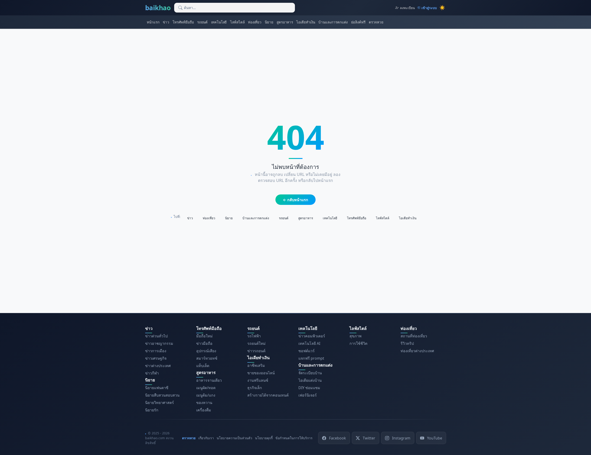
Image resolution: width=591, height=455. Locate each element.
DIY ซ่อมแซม (309, 387)
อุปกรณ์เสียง (206, 350)
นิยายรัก (151, 410)
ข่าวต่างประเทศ (158, 365)
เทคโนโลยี (219, 22)
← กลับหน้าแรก (295, 199)
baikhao (158, 7)
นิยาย (269, 22)
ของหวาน (204, 402)
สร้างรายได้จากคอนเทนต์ (268, 395)
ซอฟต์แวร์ (306, 350)
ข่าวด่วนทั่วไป (156, 336)
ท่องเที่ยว (254, 22)
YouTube (434, 437)
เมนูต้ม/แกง (205, 395)
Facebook (337, 437)
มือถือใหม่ (204, 336)
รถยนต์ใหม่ (256, 343)
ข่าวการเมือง (155, 350)
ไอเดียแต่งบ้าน (310, 380)
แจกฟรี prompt (311, 358)
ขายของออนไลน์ (261, 372)
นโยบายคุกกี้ (264, 438)
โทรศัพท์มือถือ (183, 22)
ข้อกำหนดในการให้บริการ (294, 438)
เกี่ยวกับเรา (206, 438)
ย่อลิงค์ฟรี (358, 22)
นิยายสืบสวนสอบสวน (162, 395)
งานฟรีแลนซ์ (257, 380)
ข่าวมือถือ (204, 343)
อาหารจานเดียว (209, 380)
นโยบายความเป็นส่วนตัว (234, 438)
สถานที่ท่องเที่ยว (414, 336)
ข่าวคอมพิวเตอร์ (311, 336)
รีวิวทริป (407, 343)
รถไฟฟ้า (254, 336)
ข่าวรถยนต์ (256, 350)
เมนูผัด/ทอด (206, 387)
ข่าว (166, 22)
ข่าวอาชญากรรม (159, 343)
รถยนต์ (202, 22)
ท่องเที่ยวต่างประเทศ (417, 350)
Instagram (401, 437)
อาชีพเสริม (256, 365)
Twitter (369, 437)
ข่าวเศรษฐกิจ (156, 358)
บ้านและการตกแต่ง (333, 22)
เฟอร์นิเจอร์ (307, 395)
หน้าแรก (153, 22)
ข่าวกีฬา (152, 373)
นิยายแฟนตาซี (156, 387)
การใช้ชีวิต (358, 343)
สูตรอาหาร (285, 22)
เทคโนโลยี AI (309, 343)
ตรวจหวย (376, 22)
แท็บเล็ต (202, 365)
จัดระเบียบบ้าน (310, 372)
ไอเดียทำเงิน (305, 22)
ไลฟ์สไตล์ (237, 22)
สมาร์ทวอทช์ (206, 358)
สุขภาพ (355, 336)
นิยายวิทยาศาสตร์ (159, 402)
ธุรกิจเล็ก (254, 387)
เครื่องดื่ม (203, 410)
